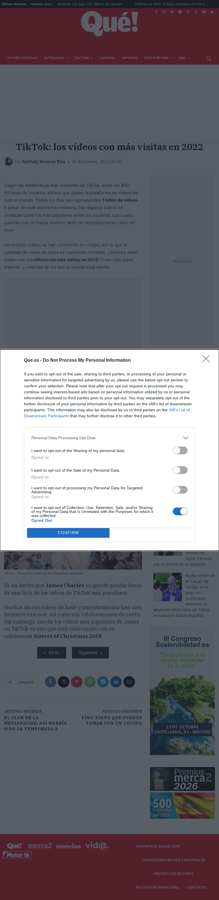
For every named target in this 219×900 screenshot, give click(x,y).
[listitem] (109, 438)
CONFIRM (68, 533)
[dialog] (109, 450)
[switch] (180, 450)
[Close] (207, 360)
